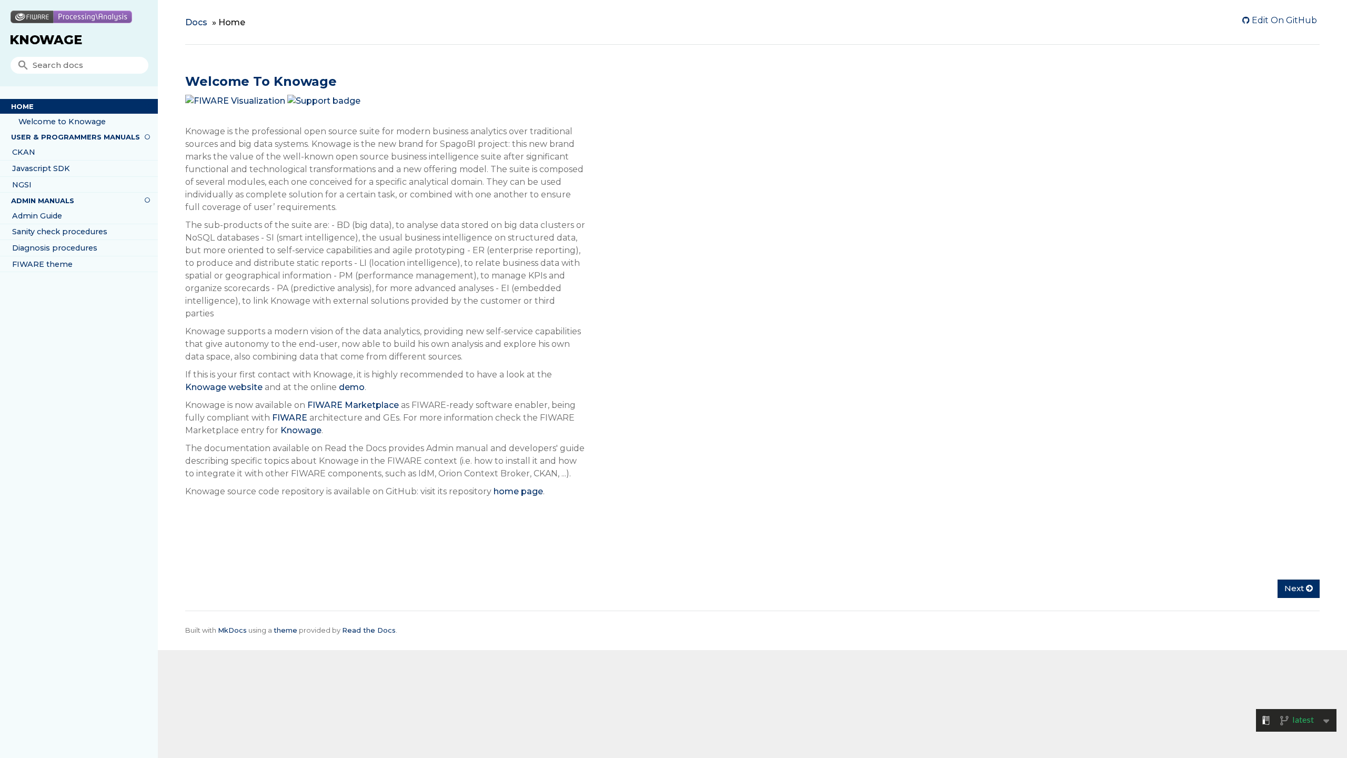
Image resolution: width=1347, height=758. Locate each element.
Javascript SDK (41, 168)
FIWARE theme (42, 264)
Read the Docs (369, 630)
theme (285, 630)
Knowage (45, 39)
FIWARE (289, 418)
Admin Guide (37, 216)
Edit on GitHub (1283, 20)
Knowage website (224, 387)
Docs (196, 22)
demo (352, 387)
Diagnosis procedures (54, 248)
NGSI (22, 185)
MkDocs (232, 630)
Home (22, 106)
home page (518, 491)
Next (1295, 588)
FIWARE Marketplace (353, 405)
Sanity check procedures (59, 231)
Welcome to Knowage (62, 121)
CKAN (23, 152)
